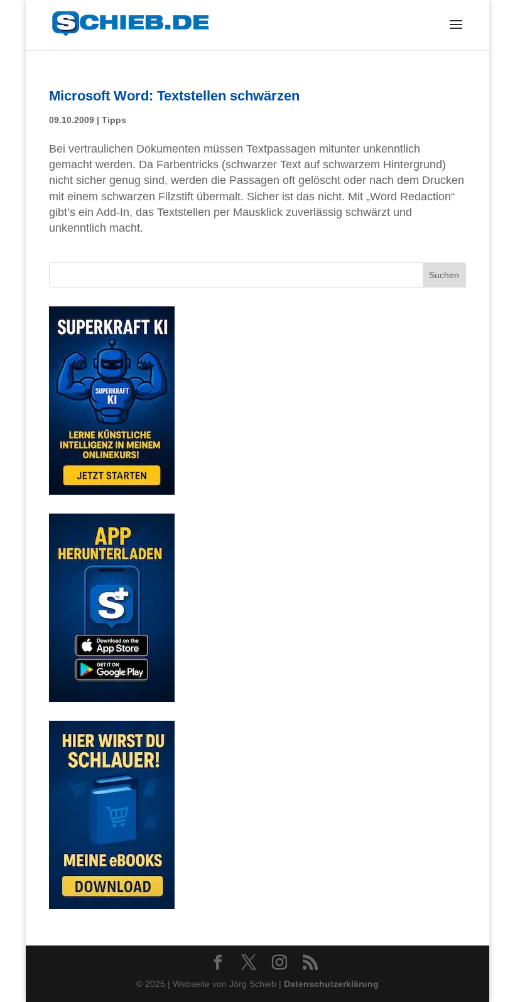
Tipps (114, 120)
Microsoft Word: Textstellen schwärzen (174, 96)
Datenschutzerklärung (331, 984)
